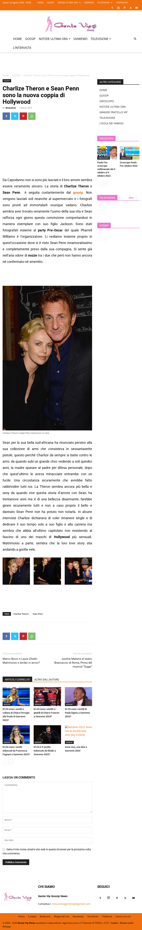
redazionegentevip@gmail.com (71, 904)
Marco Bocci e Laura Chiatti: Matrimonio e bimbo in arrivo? (21, 660)
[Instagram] (118, 7)
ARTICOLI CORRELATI (17, 679)
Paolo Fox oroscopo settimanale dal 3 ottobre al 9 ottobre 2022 (106, 169)
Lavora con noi (123, 916)
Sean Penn (38, 613)
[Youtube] (136, 7)
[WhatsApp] (32, 116)
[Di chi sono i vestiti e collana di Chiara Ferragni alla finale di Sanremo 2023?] (16, 696)
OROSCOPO (106, 101)
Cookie (114, 922)
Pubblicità (107, 916)
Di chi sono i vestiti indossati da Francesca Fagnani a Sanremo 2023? (16, 751)
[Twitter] (130, 7)
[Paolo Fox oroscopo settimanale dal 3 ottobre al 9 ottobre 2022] (107, 153)
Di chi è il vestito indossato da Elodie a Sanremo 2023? (45, 751)
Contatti (32, 916)
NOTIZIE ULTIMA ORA (68, 2)
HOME (40, 2)
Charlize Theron (21, 613)
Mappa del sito (61, 916)
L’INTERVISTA (122, 2)
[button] (135, 39)
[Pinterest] (124, 7)
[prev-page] (5, 761)
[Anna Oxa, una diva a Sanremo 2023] (78, 734)
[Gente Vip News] (71, 22)
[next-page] (11, 761)
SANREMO (89, 2)
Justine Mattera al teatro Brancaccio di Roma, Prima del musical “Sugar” (73, 662)
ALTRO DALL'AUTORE (46, 679)
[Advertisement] (71, 65)
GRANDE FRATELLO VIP (113, 112)
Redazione (11, 107)
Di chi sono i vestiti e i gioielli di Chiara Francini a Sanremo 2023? (46, 713)
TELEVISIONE (103, 2)
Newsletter (78, 916)
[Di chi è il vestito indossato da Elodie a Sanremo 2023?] (47, 734)
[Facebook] (112, 7)
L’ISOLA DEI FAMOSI (111, 123)
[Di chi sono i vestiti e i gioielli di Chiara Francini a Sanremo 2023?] (47, 696)
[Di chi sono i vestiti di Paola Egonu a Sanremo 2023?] (78, 696)
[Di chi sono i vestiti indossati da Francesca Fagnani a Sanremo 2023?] (16, 734)
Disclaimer (93, 916)
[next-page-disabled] (105, 211)
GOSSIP (50, 2)
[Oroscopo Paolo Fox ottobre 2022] (130, 153)
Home (6, 75)
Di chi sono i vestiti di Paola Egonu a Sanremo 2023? (77, 713)
